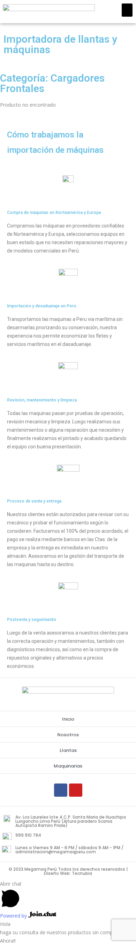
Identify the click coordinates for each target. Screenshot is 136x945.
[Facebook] (60, 790)
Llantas (68, 750)
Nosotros (68, 734)
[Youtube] (75, 790)
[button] (127, 10)
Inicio (68, 719)
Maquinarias (68, 766)
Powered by (14, 915)
